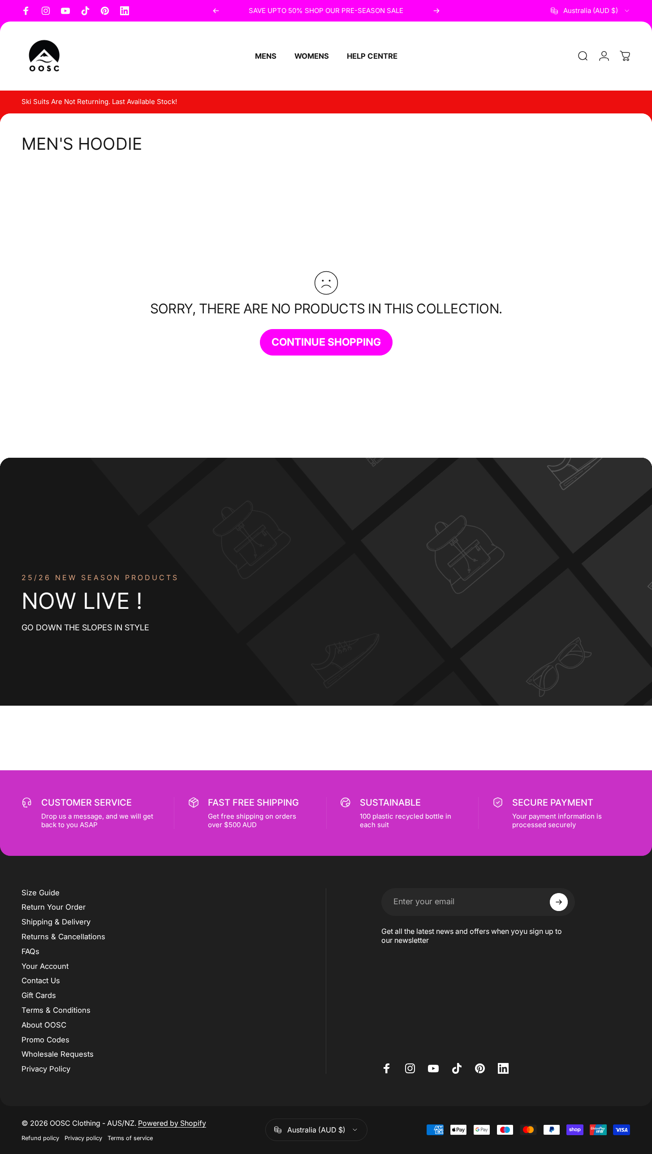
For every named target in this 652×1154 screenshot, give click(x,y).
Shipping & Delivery (56, 921)
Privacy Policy (46, 1068)
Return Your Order (54, 906)
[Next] (436, 11)
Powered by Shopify (172, 1123)
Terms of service (130, 1138)
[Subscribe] (559, 902)
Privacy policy (83, 1138)
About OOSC (44, 1024)
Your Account (45, 966)
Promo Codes (45, 1039)
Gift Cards (39, 995)
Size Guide (41, 892)
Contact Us (41, 980)
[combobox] (590, 11)
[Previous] (216, 11)
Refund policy (40, 1138)
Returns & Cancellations (63, 936)
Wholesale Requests (58, 1054)
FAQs (30, 951)
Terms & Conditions (56, 1010)
